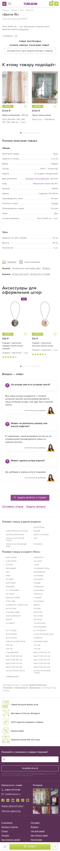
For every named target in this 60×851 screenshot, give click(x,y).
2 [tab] (23, 132)
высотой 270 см (14, 663)
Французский (13, 598)
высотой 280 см (14, 660)
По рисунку (40, 623)
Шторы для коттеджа (40, 274)
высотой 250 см (42, 652)
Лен (56, 213)
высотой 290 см (42, 663)
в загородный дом (43, 634)
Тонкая (54, 203)
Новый (37, 583)
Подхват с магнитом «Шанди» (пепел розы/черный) (12, 346)
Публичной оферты (38, 774)
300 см (9, 645)
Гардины (38, 638)
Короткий (11, 583)
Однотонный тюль (15, 641)
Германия (39, 587)
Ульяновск (8, 688)
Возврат (34, 827)
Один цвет (36, 268)
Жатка (37, 605)
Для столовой (41, 535)
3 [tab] (25, 132)
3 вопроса (8, 36)
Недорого (39, 557)
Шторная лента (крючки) (37, 178)
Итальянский (13, 612)
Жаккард (10, 587)
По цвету (10, 623)
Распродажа (40, 627)
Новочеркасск (21, 688)
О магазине (6, 822)
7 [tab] (34, 132)
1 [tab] (20, 132)
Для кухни (39, 527)
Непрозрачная (13, 616)
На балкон (39, 590)
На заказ (10, 594)
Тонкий (37, 598)
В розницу (39, 601)
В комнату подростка (17, 605)
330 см (37, 649)
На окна (38, 561)
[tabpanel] (15, 97)
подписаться (30, 768)
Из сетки (38, 616)
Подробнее (24, 29)
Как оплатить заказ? (10, 839)
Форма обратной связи (12, 806)
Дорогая (38, 612)
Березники (35, 688)
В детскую (11, 561)
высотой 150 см (42, 660)
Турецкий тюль (41, 568)
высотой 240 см (42, 656)
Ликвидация (12, 677)
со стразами (12, 590)
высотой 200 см (14, 656)
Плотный (38, 576)
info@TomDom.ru (12, 794)
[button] (9, 87)
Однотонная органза (17, 531)
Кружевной (39, 572)
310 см (37, 645)
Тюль (55, 154)
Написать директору (11, 811)
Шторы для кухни (20, 274)
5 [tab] (30, 132)
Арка (8, 576)
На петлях (11, 609)
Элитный (10, 601)
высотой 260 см (42, 667)
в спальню (11, 634)
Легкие (37, 609)
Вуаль (9, 620)
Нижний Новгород (37, 685)
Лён (36, 538)
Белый (37, 531)
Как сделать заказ (39, 835)
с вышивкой (12, 652)
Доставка (35, 822)
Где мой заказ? (38, 831)
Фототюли (11, 638)
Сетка (36, 565)
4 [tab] (27, 132)
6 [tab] (32, 132)
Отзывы (5, 835)
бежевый (11, 262)
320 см (9, 649)
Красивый (11, 568)
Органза (38, 620)
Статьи (4, 831)
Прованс (46, 268)
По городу (11, 630)
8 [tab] (37, 132)
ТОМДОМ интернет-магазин (30, 4)
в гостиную (40, 630)
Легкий (9, 579)
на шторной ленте (15, 671)
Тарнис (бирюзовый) (41, 115)
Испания (38, 579)
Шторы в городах (9, 827)
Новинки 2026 (41, 641)
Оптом (9, 565)
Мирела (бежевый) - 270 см (15, 115)
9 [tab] (39, 132)
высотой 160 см (14, 667)
